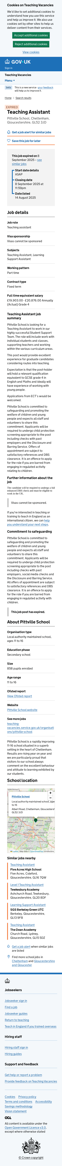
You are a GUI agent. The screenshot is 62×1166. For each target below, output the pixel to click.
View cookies (31, 52)
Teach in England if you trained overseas (30, 1026)
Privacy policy (27, 1097)
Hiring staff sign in (16, 1047)
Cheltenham (20, 961)
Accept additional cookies (31, 35)
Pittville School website (22, 710)
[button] (36, 820)
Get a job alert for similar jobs (31, 132)
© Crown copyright (31, 1157)
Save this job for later (26, 141)
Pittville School (21, 796)
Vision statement (16, 1111)
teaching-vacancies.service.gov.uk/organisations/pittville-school (30, 728)
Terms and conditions (18, 1101)
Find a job (11, 1007)
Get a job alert (21, 946)
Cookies (10, 1097)
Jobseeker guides (16, 1013)
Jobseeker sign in (16, 1001)
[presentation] (31, 820)
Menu (8, 80)
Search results (23, 97)
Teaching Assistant (22, 865)
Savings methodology (18, 1106)
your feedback (45, 87)
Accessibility (43, 1101)
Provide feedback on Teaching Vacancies (31, 1081)
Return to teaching (17, 1020)
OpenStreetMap (36, 851)
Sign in (8, 68)
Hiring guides (13, 1054)
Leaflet (15, 851)
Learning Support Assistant (28, 905)
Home (8, 97)
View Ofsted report (19, 696)
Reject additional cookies (31, 44)
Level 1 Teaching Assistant (27, 885)
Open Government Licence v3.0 (25, 1127)
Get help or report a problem (23, 1075)
